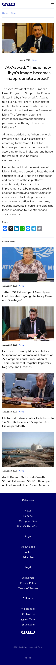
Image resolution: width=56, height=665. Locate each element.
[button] (52, 4)
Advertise (28, 557)
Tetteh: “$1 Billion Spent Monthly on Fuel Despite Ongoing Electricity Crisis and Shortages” (27, 296)
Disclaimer (28, 577)
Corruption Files (28, 521)
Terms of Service (28, 588)
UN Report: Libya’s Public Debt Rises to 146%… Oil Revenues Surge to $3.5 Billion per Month (28, 422)
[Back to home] (8, 4)
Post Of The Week (28, 526)
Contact (28, 552)
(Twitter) (30, 614)
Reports (28, 516)
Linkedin (30, 624)
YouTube (30, 619)
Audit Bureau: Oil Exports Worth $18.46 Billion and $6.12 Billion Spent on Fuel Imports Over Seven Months (27, 481)
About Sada (28, 546)
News (34, 60)
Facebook (29, 609)
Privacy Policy (28, 583)
